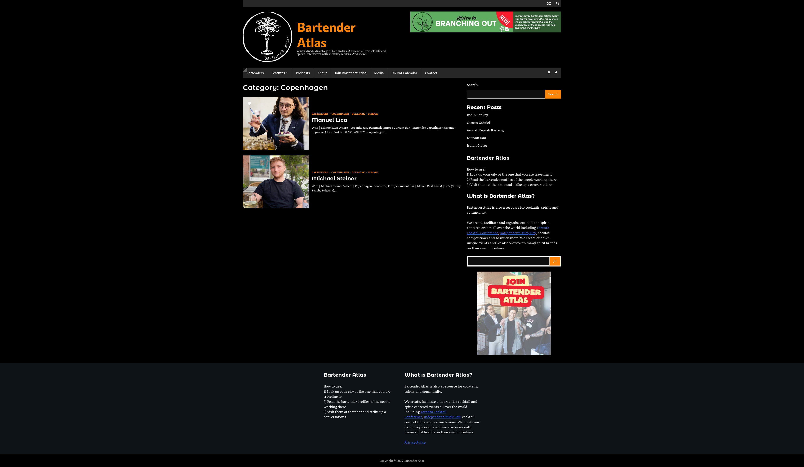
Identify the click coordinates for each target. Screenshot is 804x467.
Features (278, 72)
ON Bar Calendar (404, 72)
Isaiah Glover (477, 145)
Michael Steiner (334, 178)
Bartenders (255, 72)
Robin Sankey (477, 114)
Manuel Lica (329, 120)
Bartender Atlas (326, 34)
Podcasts (303, 72)
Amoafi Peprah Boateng (485, 130)
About (322, 72)
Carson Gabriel (478, 122)
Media (379, 72)
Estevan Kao (476, 137)
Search (472, 84)
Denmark (358, 114)
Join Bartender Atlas (350, 72)
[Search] (555, 261)
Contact (431, 72)
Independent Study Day (518, 232)
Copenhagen (340, 114)
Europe (373, 114)
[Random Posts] (549, 3)
